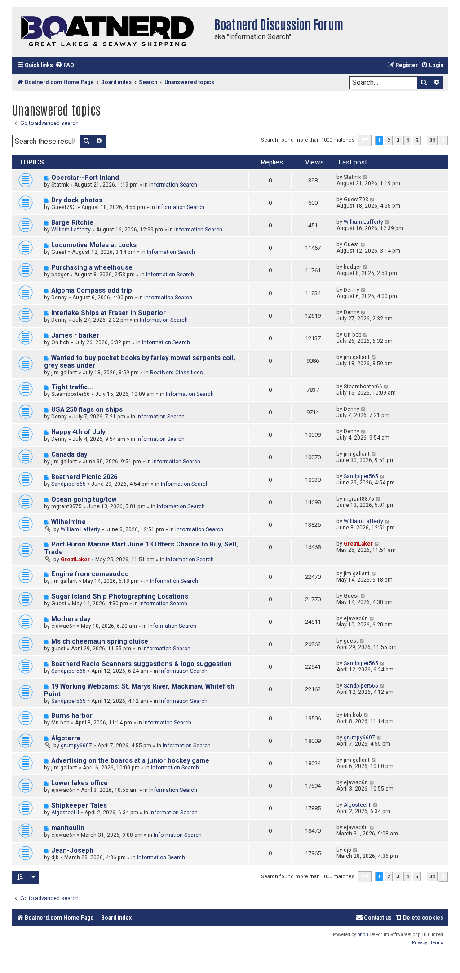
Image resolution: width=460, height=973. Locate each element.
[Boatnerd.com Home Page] (111, 31)
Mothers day (70, 619)
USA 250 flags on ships (87, 409)
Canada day (69, 454)
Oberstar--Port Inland (85, 178)
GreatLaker (75, 559)
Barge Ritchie (72, 223)
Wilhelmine (68, 522)
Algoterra (65, 738)
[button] (365, 140)
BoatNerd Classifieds (176, 372)
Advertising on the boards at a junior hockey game (130, 760)
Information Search (173, 185)
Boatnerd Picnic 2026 (84, 477)
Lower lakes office (79, 783)
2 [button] (388, 140)
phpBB (364, 934)
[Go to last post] (365, 177)
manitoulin (67, 828)
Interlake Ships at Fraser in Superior (108, 313)
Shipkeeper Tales (79, 805)
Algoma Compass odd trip (91, 290)
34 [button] (432, 140)
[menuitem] (64, 65)
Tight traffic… (72, 387)
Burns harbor (72, 716)
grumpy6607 (76, 745)
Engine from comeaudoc (89, 574)
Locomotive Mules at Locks (94, 245)
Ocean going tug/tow (83, 499)
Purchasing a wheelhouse (92, 267)
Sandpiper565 (68, 484)
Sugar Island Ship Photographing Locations (119, 596)
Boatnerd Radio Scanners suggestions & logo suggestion (141, 664)
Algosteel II (65, 812)
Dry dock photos (76, 200)
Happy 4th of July (78, 432)
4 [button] (407, 140)
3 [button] (398, 140)
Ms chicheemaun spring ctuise (99, 641)
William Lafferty (71, 230)
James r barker (75, 335)
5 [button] (417, 140)
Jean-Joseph (72, 850)
